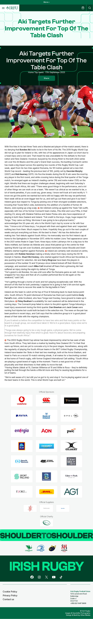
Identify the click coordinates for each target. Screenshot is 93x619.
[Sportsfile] (63, 508)
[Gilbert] (71, 446)
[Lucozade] (46, 446)
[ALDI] (21, 446)
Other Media (85, 615)
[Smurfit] (21, 461)
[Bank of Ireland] (46, 416)
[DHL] (46, 492)
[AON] (46, 431)
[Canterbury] (46, 400)
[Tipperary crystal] (46, 508)
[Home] (12, 8)
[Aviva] (21, 416)
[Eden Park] (71, 476)
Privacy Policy (10, 595)
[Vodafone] (21, 400)
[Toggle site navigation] (3, 8)
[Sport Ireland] (21, 476)
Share (46, 78)
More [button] (46, 2)
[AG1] (71, 492)
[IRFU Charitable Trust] (46, 523)
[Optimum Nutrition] (46, 461)
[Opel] (71, 416)
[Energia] (21, 431)
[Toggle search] (89, 8)
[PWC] (71, 431)
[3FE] (30, 508)
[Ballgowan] (46, 476)
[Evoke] (21, 492)
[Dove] (71, 461)
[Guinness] (71, 400)
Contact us (8, 599)
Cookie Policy (10, 591)
